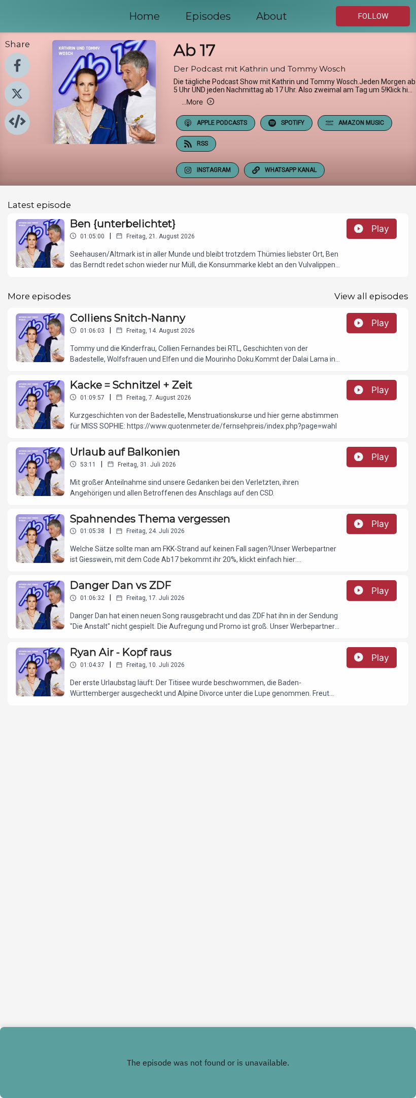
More (192, 101)
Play (380, 228)
